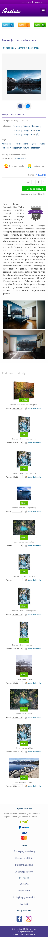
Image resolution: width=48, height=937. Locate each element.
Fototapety (8, 47)
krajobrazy (33, 47)
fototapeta (6, 143)
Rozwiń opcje (20, 158)
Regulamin (24, 890)
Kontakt (24, 904)
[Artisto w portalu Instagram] (28, 918)
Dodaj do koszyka (35, 188)
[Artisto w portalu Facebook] (19, 918)
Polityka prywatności (24, 897)
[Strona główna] (11, 10)
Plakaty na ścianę (24, 864)
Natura (21, 47)
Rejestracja (26, 2)
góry (37, 134)
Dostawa (24, 883)
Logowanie (38, 2)
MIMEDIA (31, 934)
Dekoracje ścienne (24, 871)
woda (38, 130)
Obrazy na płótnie (24, 857)
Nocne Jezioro (22, 143)
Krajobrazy (29, 130)
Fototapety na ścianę (24, 851)
